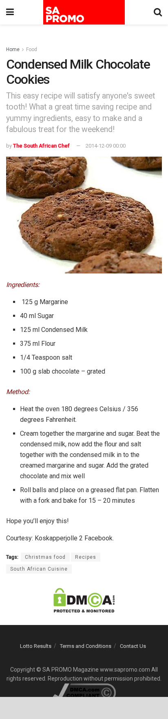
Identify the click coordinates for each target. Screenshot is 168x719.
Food (31, 49)
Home (13, 49)
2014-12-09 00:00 (106, 146)
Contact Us (133, 646)
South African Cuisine (39, 569)
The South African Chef (41, 146)
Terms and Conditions (85, 646)
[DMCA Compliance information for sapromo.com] (84, 692)
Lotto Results (35, 646)
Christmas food (45, 557)
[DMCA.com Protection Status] (84, 600)
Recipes (85, 557)
